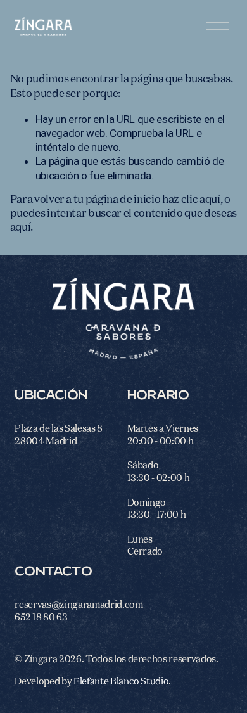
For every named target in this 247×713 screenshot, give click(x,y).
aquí (20, 227)
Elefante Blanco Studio (121, 681)
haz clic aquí (191, 200)
